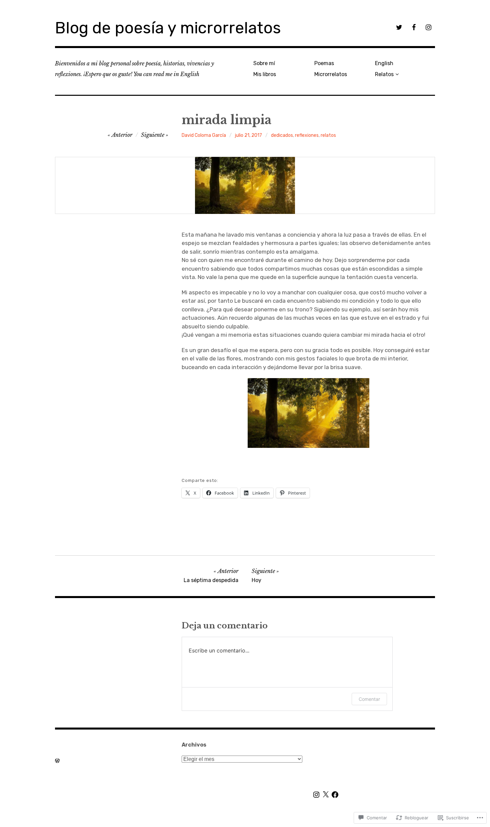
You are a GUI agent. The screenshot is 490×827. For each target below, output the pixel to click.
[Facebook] (335, 795)
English (384, 63)
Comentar (369, 699)
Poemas (324, 63)
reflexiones (307, 135)
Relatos (384, 74)
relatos (328, 135)
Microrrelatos (330, 74)
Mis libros (264, 74)
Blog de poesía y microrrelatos (168, 27)
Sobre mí (264, 63)
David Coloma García (204, 135)
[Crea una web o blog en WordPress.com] (57, 760)
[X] (326, 795)
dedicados (282, 135)
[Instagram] (316, 795)
